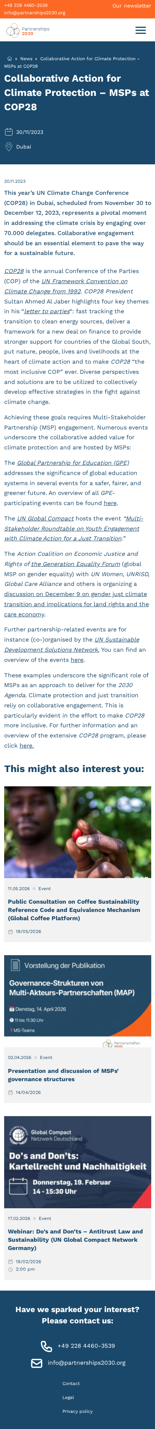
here (110, 503)
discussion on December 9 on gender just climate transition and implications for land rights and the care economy (76, 604)
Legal (68, 1397)
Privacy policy (77, 1411)
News (26, 58)
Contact (71, 1383)
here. (27, 745)
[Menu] (140, 30)
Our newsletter (131, 6)
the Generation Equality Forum (75, 563)
